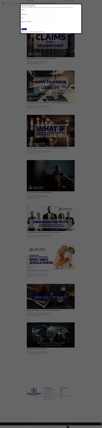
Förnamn (23, 9)
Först (22, 12)
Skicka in (24, 29)
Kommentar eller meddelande (26, 21)
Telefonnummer (24, 14)
